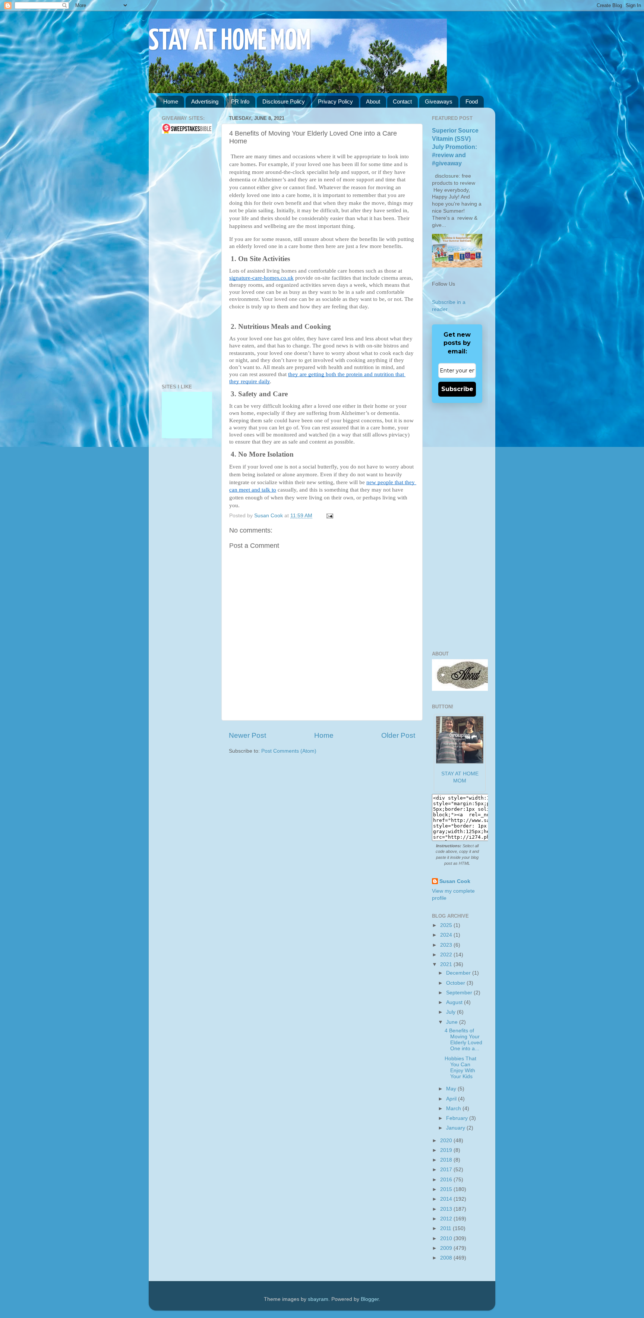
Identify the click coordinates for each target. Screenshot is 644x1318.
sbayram (318, 1299)
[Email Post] (328, 515)
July (451, 1012)
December (459, 973)
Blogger (370, 1299)
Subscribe (457, 389)
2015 (447, 1189)
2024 (447, 935)
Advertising (204, 101)
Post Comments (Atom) (288, 751)
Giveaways (438, 101)
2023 (447, 945)
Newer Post (247, 735)
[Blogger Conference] (187, 407)
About (373, 101)
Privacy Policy (335, 101)
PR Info (240, 101)
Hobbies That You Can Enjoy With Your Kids (460, 1068)
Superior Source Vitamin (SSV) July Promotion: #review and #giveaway (455, 146)
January (456, 1128)
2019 (447, 1150)
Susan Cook (269, 515)
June (452, 1022)
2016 (447, 1179)
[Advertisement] (184, 259)
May (452, 1089)
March (454, 1108)
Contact (402, 101)
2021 (447, 964)
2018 (447, 1160)
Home (170, 101)
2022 (447, 954)
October (456, 983)
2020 (447, 1140)
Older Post (398, 735)
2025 (447, 925)
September (460, 992)
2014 (447, 1199)
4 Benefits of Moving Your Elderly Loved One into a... (463, 1040)
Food (471, 101)
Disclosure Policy (283, 101)
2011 (446, 1228)
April (452, 1099)
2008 (447, 1258)
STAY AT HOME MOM (230, 41)
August (455, 1002)
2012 (447, 1219)
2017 (447, 1169)
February (457, 1118)
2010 (447, 1238)
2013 (447, 1209)
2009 (447, 1248)
